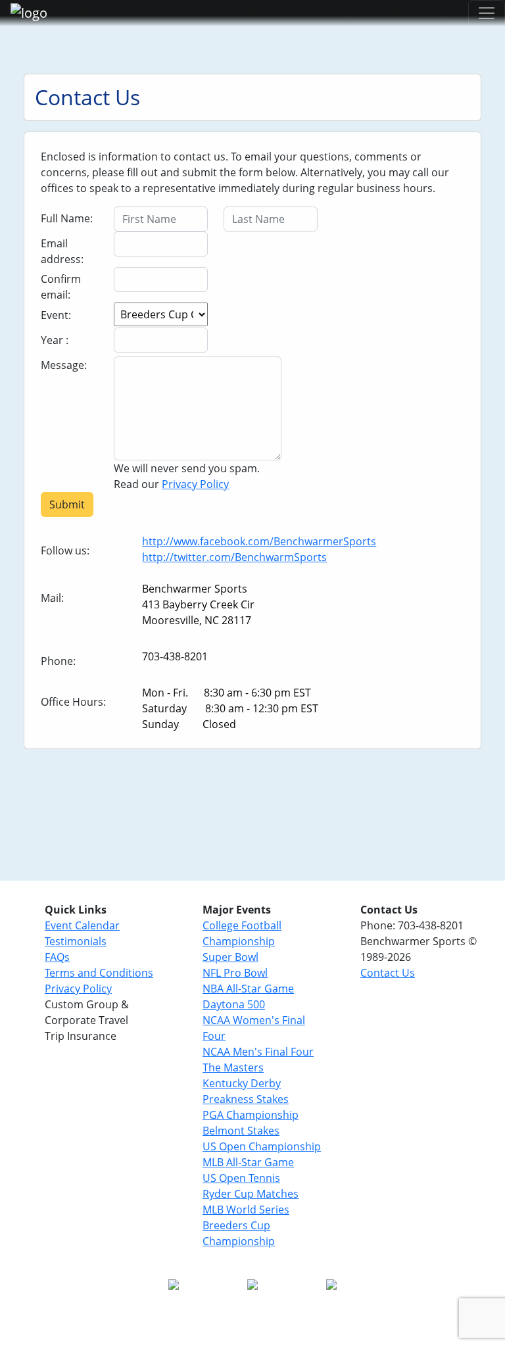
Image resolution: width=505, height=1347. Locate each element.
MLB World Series (246, 1209)
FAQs (57, 957)
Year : (54, 340)
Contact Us (387, 973)
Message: (64, 365)
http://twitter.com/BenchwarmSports (234, 557)
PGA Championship (251, 1115)
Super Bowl (230, 957)
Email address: (62, 251)
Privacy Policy (195, 484)
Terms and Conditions (99, 973)
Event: (56, 315)
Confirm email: (61, 287)
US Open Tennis (241, 1178)
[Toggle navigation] (486, 13)
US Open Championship (262, 1146)
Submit (67, 504)
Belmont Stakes (241, 1130)
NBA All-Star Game (248, 988)
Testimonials (76, 941)
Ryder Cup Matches (251, 1194)
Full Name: (67, 218)
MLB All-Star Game (248, 1162)
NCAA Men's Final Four (258, 1051)
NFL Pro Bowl (235, 973)
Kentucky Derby (242, 1083)
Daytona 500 (234, 1004)
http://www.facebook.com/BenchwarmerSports (259, 541)
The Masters (233, 1067)
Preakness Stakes (246, 1099)
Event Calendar (82, 925)
